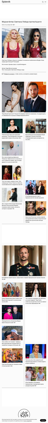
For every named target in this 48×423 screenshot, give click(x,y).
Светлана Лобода (16, 70)
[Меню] (45, 2)
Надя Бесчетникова (11, 68)
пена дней (8, 70)
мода (22, 70)
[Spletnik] (6, 2)
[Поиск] (43, 2)
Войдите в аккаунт (9, 74)
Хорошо (43, 420)
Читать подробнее (27, 420)
